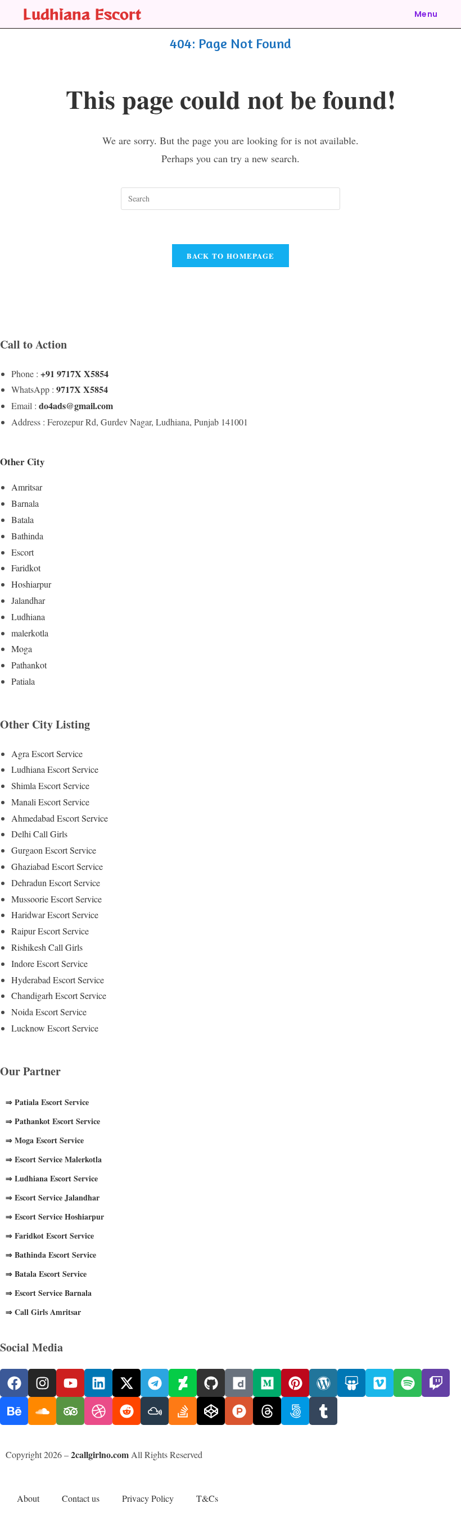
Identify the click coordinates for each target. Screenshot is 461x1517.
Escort (22, 552)
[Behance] (14, 1411)
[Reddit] (126, 1411)
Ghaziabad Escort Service (57, 866)
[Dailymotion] (239, 1383)
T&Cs (207, 1498)
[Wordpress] (323, 1383)
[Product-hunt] (239, 1411)
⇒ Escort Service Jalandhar (53, 1197)
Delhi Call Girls (39, 834)
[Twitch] (436, 1383)
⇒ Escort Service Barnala (49, 1293)
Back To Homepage (231, 255)
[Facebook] (14, 1383)
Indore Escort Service (49, 963)
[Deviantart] (183, 1383)
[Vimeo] (379, 1383)
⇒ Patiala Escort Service (47, 1102)
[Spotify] (408, 1383)
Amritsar (26, 487)
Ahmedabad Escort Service (59, 818)
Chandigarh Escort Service (58, 995)
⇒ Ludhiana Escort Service (52, 1178)
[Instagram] (42, 1383)
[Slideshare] (351, 1383)
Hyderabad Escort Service (57, 980)
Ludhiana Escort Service (54, 769)
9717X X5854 (82, 389)
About (28, 1498)
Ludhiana (28, 616)
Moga (21, 648)
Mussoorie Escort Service (56, 899)
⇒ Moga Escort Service (45, 1140)
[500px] (295, 1411)
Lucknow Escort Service (54, 1028)
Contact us (81, 1498)
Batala (22, 519)
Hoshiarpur (31, 584)
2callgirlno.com (100, 1454)
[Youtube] (70, 1383)
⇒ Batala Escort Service (46, 1274)
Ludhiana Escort (82, 14)
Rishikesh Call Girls (47, 947)
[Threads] (267, 1411)
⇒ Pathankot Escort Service (53, 1121)
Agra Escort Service (47, 753)
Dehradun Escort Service (55, 882)
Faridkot (25, 568)
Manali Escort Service (50, 802)
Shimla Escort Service (50, 785)
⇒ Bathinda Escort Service (51, 1255)
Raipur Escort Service (50, 931)
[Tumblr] (323, 1411)
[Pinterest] (295, 1383)
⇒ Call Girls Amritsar (43, 1312)
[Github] (211, 1383)
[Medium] (267, 1383)
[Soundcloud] (42, 1411)
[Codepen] (211, 1411)
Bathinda (27, 536)
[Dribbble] (98, 1411)
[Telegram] (155, 1383)
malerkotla (29, 633)
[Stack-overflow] (183, 1411)
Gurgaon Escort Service (53, 850)
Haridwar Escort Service (54, 914)
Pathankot (29, 665)
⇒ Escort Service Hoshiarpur (55, 1216)
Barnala (25, 503)
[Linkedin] (98, 1383)
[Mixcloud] (155, 1411)
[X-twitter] (126, 1383)
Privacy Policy (148, 1498)
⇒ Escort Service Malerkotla (54, 1159)
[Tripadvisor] (70, 1411)
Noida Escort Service (49, 1012)
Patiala (23, 681)
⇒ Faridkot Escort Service (50, 1235)
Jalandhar (28, 600)
